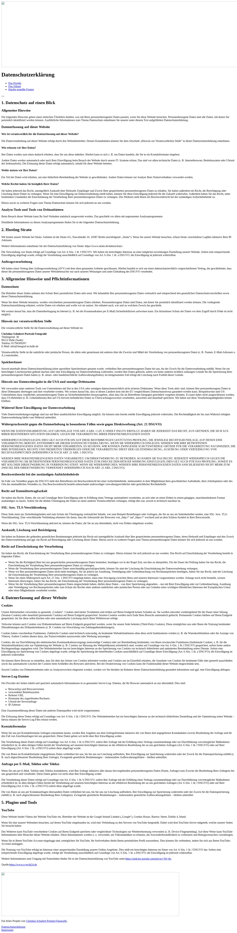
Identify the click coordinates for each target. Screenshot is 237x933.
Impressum (7, 929)
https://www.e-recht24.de (23, 864)
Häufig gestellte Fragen (21, 89)
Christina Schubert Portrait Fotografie (46, 920)
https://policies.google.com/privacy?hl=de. (148, 858)
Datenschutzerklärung (13, 926)
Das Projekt (14, 83)
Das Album (14, 86)
